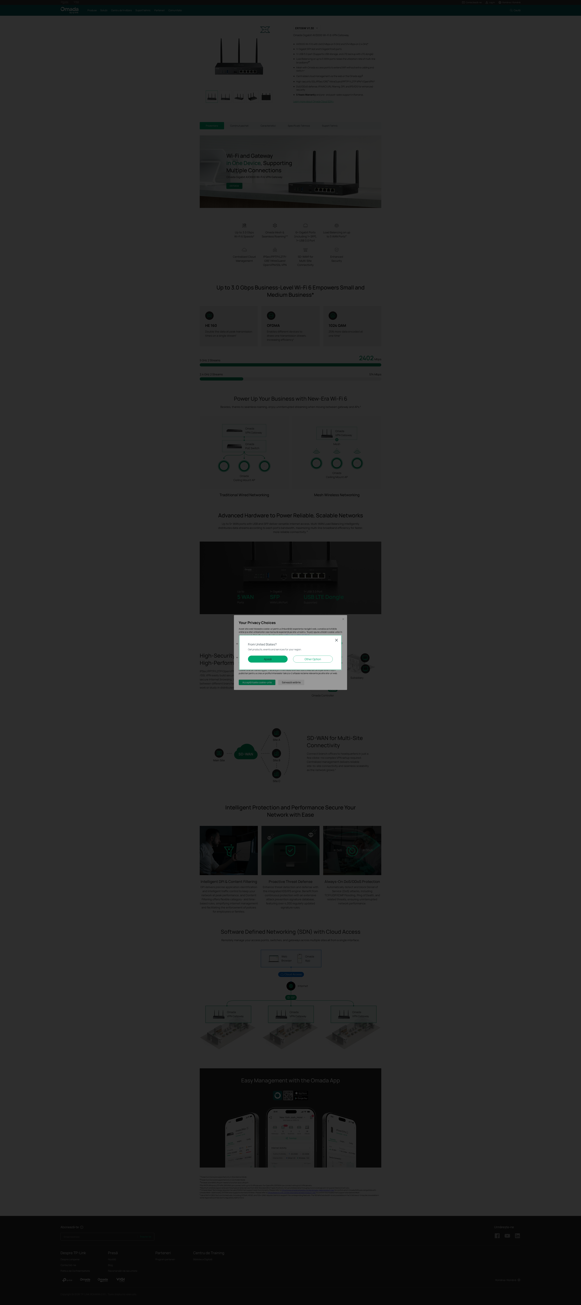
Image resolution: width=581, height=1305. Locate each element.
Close (336, 640)
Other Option (313, 659)
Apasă (268, 659)
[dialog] (290, 652)
